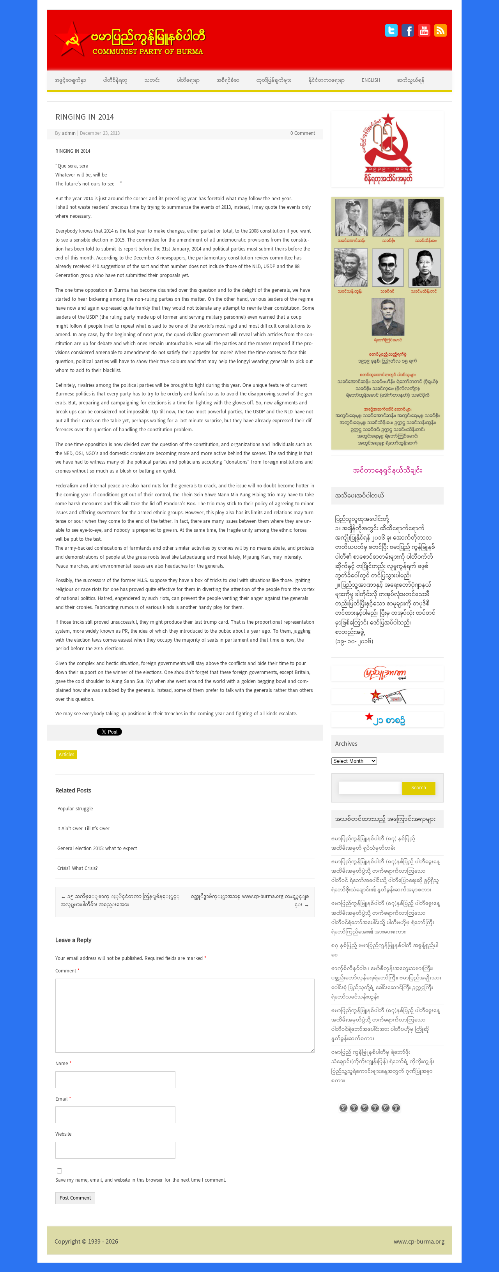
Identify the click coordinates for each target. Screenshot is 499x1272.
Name (63, 1064)
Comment (67, 971)
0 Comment (302, 133)
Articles (66, 755)
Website (63, 1134)
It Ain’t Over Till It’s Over (83, 829)
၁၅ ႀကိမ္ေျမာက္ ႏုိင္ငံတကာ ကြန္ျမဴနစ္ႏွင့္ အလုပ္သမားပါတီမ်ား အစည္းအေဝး (120, 901)
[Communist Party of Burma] (130, 56)
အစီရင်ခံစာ (228, 80)
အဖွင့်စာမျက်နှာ (70, 80)
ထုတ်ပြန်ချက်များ (274, 80)
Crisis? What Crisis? (77, 868)
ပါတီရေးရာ (188, 80)
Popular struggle (75, 809)
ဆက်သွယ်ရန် (411, 80)
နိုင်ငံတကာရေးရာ (327, 80)
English (371, 80)
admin (69, 133)
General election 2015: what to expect (97, 849)
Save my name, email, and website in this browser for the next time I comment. (140, 1180)
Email (63, 1099)
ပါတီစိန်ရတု (115, 80)
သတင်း (152, 80)
